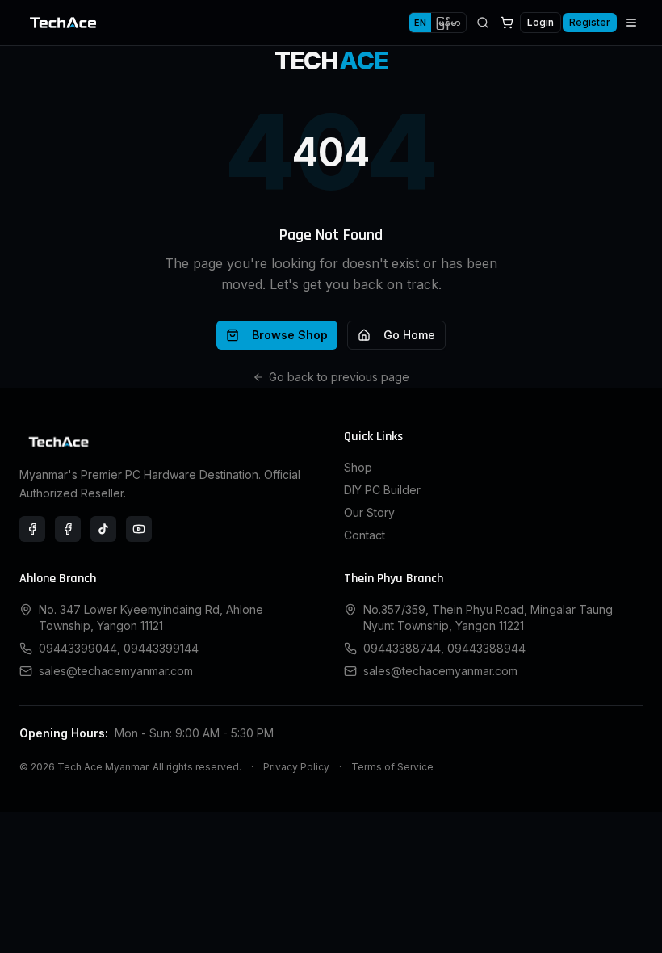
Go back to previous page (339, 377)
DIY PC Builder (382, 490)
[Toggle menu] (631, 22)
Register (589, 22)
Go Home (409, 335)
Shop (358, 467)
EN (420, 22)
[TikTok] (103, 529)
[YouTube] (139, 529)
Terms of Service (392, 767)
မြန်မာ (448, 22)
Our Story (369, 512)
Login (540, 22)
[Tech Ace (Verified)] (32, 529)
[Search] (482, 22)
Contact (364, 535)
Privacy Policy (296, 767)
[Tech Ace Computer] (68, 529)
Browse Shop (290, 335)
